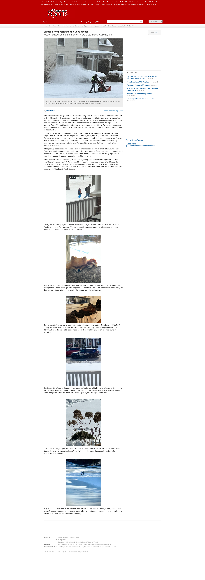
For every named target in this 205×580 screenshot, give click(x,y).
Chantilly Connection (99, 2)
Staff (59, 544)
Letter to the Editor (110, 547)
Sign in (45, 22)
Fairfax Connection (112, 2)
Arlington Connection (65, 2)
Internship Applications (82, 547)
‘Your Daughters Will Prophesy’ (138, 82)
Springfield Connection (120, 4)
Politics (76, 537)
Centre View (88, 2)
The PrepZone (95, 26)
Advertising (65, 544)
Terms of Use (82, 544)
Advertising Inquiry (97, 547)
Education (61, 542)
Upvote (156, 32)
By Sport (85, 26)
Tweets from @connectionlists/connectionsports (140, 144)
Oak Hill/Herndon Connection (78, 4)
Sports (65, 537)
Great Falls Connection (151, 2)
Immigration (62, 540)
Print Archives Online (108, 26)
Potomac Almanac (93, 4)
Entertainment (70, 542)
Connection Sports (151, 4)
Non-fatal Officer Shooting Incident (139, 93)
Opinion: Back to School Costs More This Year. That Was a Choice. (142, 77)
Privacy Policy (92, 544)
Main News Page (50, 26)
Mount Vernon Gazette (61, 4)
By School (76, 26)
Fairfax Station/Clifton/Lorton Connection (131, 2)
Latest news (133, 72)
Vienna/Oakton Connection (136, 4)
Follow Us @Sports (134, 140)
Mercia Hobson (52, 110)
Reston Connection (106, 4)
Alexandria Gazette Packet (49, 2)
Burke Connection (77, 2)
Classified (121, 26)
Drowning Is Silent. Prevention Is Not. (141, 99)
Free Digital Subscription (66, 547)
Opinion (70, 537)
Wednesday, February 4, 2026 (113, 111)
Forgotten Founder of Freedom (138, 85)
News (60, 537)
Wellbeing (89, 542)
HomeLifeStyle (80, 542)
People (96, 542)
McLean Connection (47, 4)
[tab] (143, 72)
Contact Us (130, 26)
